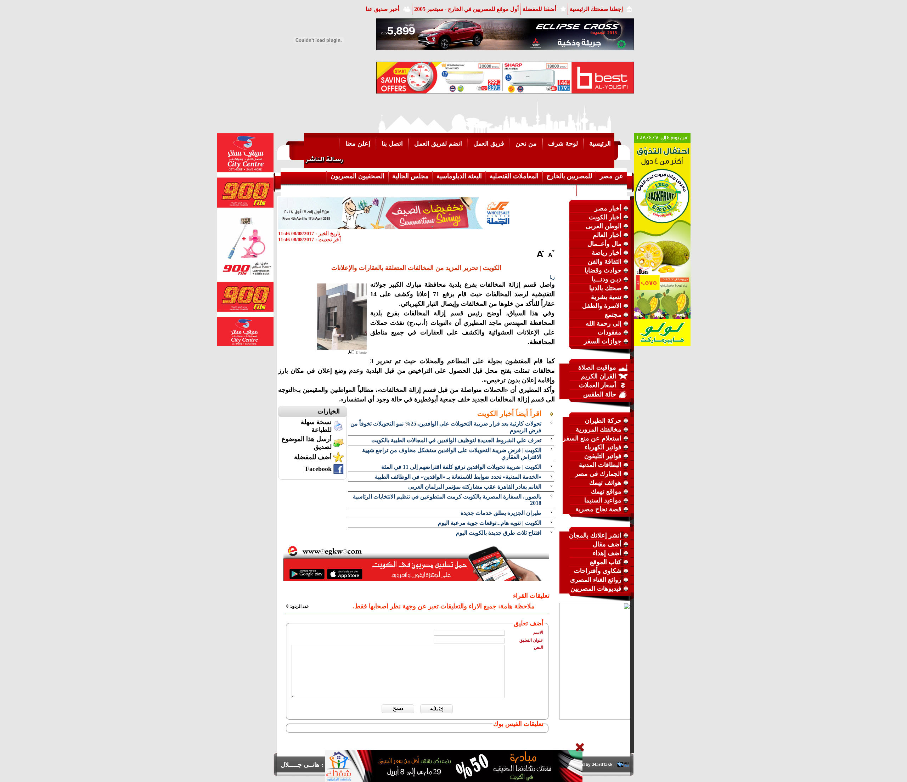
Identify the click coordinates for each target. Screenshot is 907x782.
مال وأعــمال (604, 243)
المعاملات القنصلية (514, 176)
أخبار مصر (608, 208)
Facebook (318, 468)
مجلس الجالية (410, 176)
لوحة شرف (563, 143)
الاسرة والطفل (601, 305)
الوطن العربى (603, 226)
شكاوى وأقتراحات (597, 570)
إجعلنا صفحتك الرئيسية (596, 9)
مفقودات (609, 332)
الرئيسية (600, 143)
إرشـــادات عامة (602, 189)
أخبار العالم (607, 234)
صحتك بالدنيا (605, 288)
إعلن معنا (357, 143)
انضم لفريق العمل (438, 143)
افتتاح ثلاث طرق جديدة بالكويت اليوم (498, 533)
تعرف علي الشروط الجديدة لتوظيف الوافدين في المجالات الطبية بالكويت (456, 440)
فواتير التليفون (602, 456)
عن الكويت (558, 189)
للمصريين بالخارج (569, 176)
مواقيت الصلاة (597, 367)
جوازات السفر (602, 341)
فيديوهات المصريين (595, 588)
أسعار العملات (597, 385)
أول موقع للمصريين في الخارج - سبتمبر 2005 (466, 9)
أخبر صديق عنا (382, 9)
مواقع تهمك (606, 491)
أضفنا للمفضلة (539, 9)
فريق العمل (488, 143)
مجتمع (613, 314)
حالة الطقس (599, 394)
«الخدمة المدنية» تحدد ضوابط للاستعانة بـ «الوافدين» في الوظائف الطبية (458, 477)
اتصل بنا (392, 143)
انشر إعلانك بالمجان (595, 535)
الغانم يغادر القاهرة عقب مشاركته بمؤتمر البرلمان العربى (474, 487)
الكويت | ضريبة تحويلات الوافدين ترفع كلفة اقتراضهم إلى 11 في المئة (461, 467)
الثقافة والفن (604, 261)
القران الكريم (598, 376)
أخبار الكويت (605, 217)
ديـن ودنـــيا (606, 279)
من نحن (526, 143)
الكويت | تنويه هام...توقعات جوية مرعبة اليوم (489, 523)
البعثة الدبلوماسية (459, 176)
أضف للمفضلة (313, 457)
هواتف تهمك (605, 482)
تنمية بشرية (606, 296)
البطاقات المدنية (600, 464)
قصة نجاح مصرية (598, 509)
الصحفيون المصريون (357, 176)
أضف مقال (607, 544)
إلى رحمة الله (603, 323)
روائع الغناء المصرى (595, 579)
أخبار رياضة (606, 252)
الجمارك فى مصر (598, 473)
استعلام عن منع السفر (592, 438)
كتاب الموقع (605, 562)
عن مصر (611, 176)
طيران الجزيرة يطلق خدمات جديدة (501, 513)
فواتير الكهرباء (603, 447)
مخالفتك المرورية (598, 429)
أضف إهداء (607, 553)
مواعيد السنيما (602, 500)
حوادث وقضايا (603, 270)
